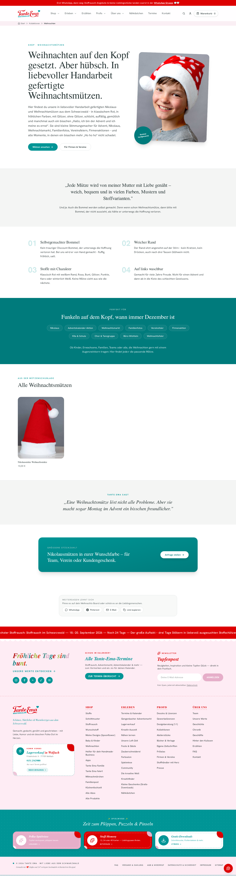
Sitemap (219, 865)
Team (195, 713)
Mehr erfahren (36, 770)
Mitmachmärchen (95, 776)
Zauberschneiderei (130, 751)
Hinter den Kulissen (203, 740)
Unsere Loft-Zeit (129, 740)
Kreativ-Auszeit (129, 729)
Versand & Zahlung (132, 865)
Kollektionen (34, 23)
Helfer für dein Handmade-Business (100, 753)
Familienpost (92, 782)
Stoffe (89, 713)
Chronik (197, 729)
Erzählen (86, 13)
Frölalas (161, 751)
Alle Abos (90, 793)
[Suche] (184, 13)
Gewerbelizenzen (166, 718)
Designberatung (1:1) (167, 724)
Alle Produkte (93, 798)
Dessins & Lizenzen (167, 713)
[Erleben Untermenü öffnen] (75, 13)
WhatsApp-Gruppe (163, 2)
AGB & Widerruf (155, 865)
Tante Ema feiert (94, 771)
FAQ (195, 751)
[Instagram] (16, 680)
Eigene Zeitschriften (167, 746)
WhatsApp (74, 609)
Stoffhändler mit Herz (168, 762)
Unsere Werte (200, 718)
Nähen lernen (128, 735)
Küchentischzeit (94, 787)
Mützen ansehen (43, 147)
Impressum (205, 865)
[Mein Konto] (190, 13)
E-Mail (113, 609)
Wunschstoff (92, 729)
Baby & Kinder (93, 740)
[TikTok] (41, 680)
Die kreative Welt (130, 773)
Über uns (116, 13)
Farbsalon (126, 757)
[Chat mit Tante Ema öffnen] (228, 868)
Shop (53, 13)
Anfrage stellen (174, 554)
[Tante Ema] (29, 13)
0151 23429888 (33, 760)
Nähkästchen (136, 13)
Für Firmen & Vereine (75, 147)
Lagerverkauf (128, 724)
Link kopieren (134, 609)
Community (127, 767)
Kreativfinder (128, 778)
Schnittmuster (93, 718)
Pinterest (94, 609)
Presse (160, 767)
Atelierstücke (163, 735)
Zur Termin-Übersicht (102, 676)
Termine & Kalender (131, 713)
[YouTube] (49, 680)
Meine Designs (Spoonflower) (100, 735)
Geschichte (198, 724)
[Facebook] (24, 680)
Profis (99, 13)
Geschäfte (198, 735)
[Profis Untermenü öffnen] (104, 13)
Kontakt (166, 13)
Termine (152, 13)
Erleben (69, 13)
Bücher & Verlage (166, 740)
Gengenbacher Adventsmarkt (136, 718)
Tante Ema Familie (95, 765)
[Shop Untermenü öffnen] (58, 13)
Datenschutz (192, 685)
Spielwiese (126, 762)
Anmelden (213, 677)
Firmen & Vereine (166, 757)
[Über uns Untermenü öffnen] (123, 13)
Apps (88, 760)
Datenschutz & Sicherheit (182, 865)
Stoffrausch (91, 724)
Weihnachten (92, 746)
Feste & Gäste (128, 746)
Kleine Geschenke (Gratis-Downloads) (134, 786)
